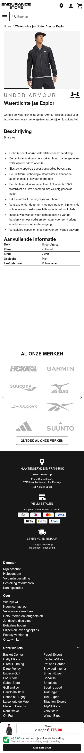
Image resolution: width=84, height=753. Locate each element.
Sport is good (53, 687)
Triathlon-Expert (55, 701)
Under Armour (30, 95)
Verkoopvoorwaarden (18, 611)
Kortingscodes (13, 587)
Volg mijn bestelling (16, 578)
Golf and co (11, 687)
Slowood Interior (55, 668)
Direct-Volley (12, 668)
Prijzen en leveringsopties (21, 630)
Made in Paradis (14, 706)
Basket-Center (13, 654)
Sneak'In (50, 678)
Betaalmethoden (14, 625)
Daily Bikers (11, 659)
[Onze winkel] (61, 6)
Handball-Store (13, 692)
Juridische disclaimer (17, 620)
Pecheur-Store (53, 659)
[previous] (2, 397)
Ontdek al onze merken (42, 440)
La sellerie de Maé (16, 701)
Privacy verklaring (15, 634)
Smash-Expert (53, 673)
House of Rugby (14, 696)
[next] (81, 397)
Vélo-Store (51, 711)
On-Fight (9, 715)
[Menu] (4, 16)
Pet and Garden (54, 664)
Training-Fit (51, 692)
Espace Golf (11, 673)
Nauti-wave (11, 711)
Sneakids (50, 682)
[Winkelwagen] (80, 6)
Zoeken (22, 16)
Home (7, 26)
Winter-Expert (53, 715)
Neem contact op (42, 474)
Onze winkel (11, 639)
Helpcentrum (12, 573)
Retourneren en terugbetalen (23, 616)
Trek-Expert (51, 696)
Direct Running (13, 664)
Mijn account (12, 569)
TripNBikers (52, 706)
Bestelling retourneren (18, 583)
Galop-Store (11, 682)
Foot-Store (10, 678)
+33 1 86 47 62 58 (42, 487)
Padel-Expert (53, 654)
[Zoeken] (14, 16)
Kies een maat (42, 747)
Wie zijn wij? (11, 601)
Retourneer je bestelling (42, 547)
